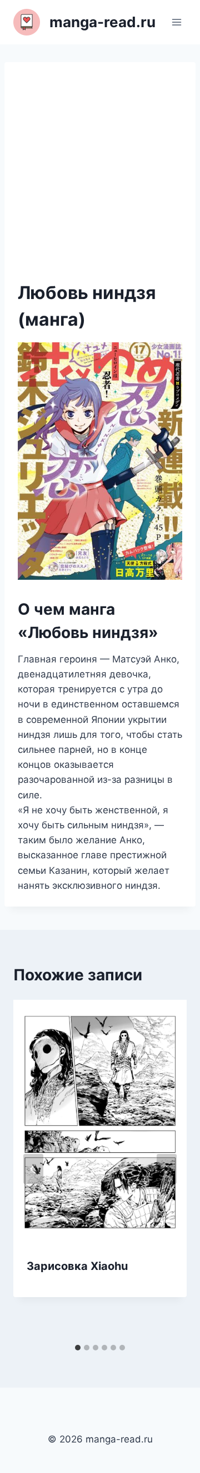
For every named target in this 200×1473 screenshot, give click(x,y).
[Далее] (167, 1169)
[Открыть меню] (176, 22)
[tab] (78, 1347)
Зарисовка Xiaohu (77, 1266)
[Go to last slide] (33, 1169)
